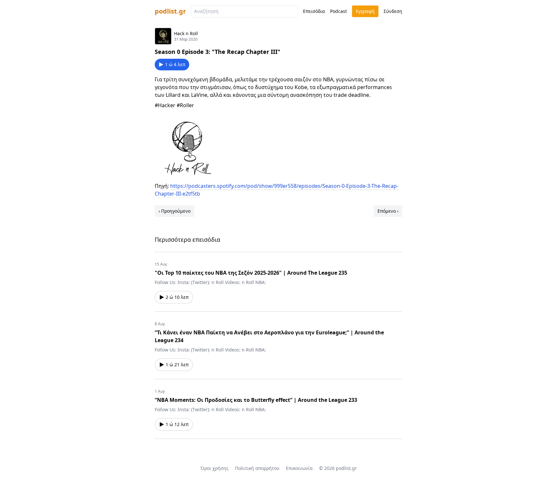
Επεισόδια (314, 11)
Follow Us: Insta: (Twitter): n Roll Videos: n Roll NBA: (210, 282)
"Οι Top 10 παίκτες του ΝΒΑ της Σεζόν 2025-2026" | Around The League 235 (251, 272)
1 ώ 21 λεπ (177, 364)
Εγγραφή (365, 11)
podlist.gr (170, 11)
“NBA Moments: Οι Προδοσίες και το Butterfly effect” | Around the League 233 (256, 399)
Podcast (338, 11)
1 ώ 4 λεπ (175, 64)
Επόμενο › (387, 211)
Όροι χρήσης (214, 468)
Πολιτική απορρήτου (257, 468)
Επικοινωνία (299, 468)
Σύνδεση (393, 11)
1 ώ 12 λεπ (177, 424)
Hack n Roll (186, 33)
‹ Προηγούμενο (175, 211)
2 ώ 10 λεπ (177, 297)
